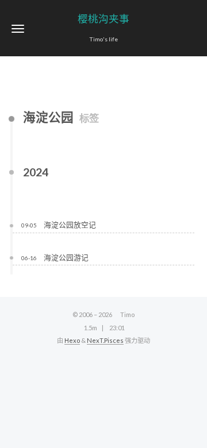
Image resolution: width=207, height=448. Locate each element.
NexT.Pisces (105, 340)
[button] (18, 28)
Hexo (72, 340)
